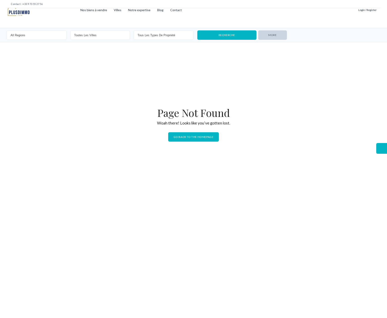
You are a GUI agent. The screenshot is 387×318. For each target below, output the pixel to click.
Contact (176, 10)
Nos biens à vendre (93, 10)
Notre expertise (139, 10)
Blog (160, 10)
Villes (117, 10)
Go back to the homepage (194, 137)
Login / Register (367, 10)
